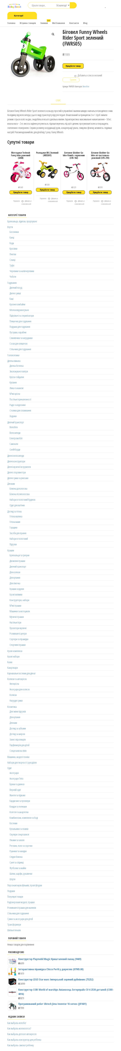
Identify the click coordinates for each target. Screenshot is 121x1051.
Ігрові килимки (16, 594)
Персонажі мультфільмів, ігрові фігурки (24, 885)
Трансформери (14, 924)
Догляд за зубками (18, 728)
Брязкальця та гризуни (19, 555)
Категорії (18, 15)
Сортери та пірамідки (19, 639)
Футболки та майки (18, 868)
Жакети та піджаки (17, 795)
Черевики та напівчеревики (22, 271)
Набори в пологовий (19, 538)
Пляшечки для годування (20, 321)
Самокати (14, 444)
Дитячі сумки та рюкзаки (17, 478)
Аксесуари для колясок (20, 689)
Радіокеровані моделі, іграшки (21, 902)
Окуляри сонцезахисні (19, 834)
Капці (12, 237)
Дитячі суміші (15, 293)
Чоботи (13, 276)
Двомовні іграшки (17, 561)
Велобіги (86, 86)
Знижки (45, 22)
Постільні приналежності (20, 399)
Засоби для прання (18, 533)
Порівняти (16, 201)
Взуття (10, 227)
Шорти (12, 879)
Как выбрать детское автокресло (22, 1034)
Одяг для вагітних (17, 505)
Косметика (12, 707)
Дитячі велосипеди (15, 455)
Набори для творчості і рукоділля (22, 762)
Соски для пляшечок (18, 343)
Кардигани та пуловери (20, 801)
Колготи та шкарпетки (19, 812)
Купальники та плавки (19, 829)
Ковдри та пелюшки (18, 806)
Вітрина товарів (28, 22)
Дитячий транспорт (15, 422)
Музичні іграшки (17, 617)
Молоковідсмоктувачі (19, 310)
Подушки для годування (20, 326)
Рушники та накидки (18, 851)
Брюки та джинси (17, 784)
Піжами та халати (17, 840)
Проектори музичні (18, 628)
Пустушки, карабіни (18, 332)
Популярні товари (15, 896)
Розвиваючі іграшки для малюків (21, 907)
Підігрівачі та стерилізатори (22, 315)
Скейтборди (15, 449)
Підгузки (13, 544)
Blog (85, 22)
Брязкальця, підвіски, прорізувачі (22, 221)
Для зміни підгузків (18, 711)
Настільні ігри (15, 622)
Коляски (13, 695)
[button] (53, 34)
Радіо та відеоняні (18, 405)
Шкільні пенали (14, 930)
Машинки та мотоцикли (20, 611)
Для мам (11, 483)
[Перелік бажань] (105, 5)
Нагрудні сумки (16, 700)
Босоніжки (14, 232)
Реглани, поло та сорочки (21, 845)
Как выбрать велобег (16, 1023)
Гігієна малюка (16, 516)
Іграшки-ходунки (17, 589)
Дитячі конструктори (16, 461)
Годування (12, 282)
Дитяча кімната (13, 361)
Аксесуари (14, 773)
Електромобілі (16, 438)
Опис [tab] (58, 100)
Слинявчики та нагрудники (21, 338)
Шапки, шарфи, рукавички (21, 873)
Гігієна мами (15, 522)
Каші (11, 298)
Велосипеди (15, 433)
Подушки (11, 891)
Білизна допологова (18, 488)
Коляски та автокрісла (17, 679)
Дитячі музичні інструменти (19, 467)
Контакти (74, 22)
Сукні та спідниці (17, 862)
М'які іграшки (15, 605)
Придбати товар (73, 66)
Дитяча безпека (16, 365)
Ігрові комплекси (14, 651)
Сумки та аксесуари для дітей (20, 919)
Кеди (12, 243)
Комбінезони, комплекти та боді (24, 817)
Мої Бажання (58, 22)
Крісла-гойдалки (17, 377)
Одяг (9, 768)
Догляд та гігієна (14, 511)
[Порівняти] (101, 5)
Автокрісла (14, 683)
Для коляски (15, 572)
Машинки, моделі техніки (18, 757)
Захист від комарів (18, 739)
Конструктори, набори (19, 600)
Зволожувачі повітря (19, 371)
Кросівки (13, 248)
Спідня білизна (16, 857)
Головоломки (13, 355)
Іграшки (10, 550)
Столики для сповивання (20, 410)
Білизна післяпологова (20, 494)
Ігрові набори (13, 656)
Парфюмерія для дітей (19, 745)
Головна (11, 22)
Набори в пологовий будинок (22, 499)
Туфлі (12, 265)
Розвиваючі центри (18, 633)
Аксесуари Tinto (16, 778)
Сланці (12, 260)
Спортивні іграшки (18, 645)
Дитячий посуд (16, 287)
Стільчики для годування (20, 349)
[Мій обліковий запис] (109, 5)
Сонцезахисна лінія (18, 750)
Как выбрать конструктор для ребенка (24, 1039)
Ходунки (13, 416)
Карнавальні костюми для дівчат (21, 673)
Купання (13, 382)
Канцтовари (12, 667)
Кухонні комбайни (17, 304)
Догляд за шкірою (17, 734)
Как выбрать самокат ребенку (20, 1045)
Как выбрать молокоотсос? (19, 1028)
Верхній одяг (15, 790)
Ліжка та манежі (16, 388)
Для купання (15, 577)
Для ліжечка (15, 583)
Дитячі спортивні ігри (16, 472)
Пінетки (13, 254)
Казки (9, 662)
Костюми (13, 823)
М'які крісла (15, 393)
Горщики (13, 527)
